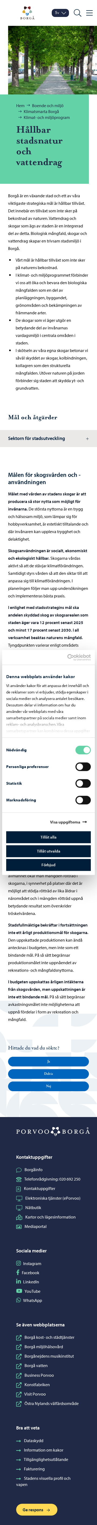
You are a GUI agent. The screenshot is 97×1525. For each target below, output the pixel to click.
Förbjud (48, 864)
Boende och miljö (48, 105)
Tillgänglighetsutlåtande (46, 1459)
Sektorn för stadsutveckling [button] (36, 438)
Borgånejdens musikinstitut (49, 1356)
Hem (20, 105)
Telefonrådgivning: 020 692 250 (52, 1179)
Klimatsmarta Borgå (41, 111)
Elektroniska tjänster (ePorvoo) (53, 1198)
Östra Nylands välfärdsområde (52, 1403)
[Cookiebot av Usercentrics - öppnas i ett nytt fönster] (72, 657)
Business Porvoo (39, 1375)
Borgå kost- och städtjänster (49, 1337)
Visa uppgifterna (65, 822)
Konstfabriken (37, 1384)
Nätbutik (33, 1207)
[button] (48, 1061)
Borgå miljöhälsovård (44, 1346)
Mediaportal (36, 1226)
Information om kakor (43, 1450)
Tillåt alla (48, 837)
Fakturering (34, 1468)
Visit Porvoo (35, 1394)
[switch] (83, 766)
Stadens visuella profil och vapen (43, 1481)
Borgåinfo (34, 1169)
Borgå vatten (36, 1365)
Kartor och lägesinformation (50, 1217)
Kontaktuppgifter (39, 1188)
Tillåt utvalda (48, 851)
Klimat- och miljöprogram (47, 117)
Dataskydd (33, 1440)
